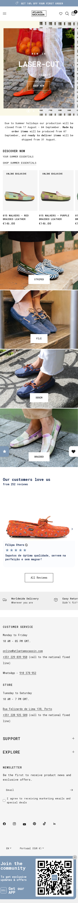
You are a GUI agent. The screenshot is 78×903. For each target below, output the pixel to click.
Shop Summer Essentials (19, 162)
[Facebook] (7, 824)
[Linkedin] (57, 824)
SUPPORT (11, 738)
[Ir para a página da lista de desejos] (61, 13)
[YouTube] (27, 824)
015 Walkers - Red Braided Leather (16, 217)
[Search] (67, 13)
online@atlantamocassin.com (23, 651)
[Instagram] (17, 824)
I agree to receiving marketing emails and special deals (39, 800)
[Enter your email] (71, 790)
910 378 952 (28, 673)
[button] (38, 85)
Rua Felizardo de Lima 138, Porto (27, 709)
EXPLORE (11, 752)
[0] (72, 13)
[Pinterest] (37, 824)
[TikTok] (47, 823)
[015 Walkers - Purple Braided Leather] (56, 190)
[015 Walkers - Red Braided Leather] (20, 190)
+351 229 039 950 (15, 657)
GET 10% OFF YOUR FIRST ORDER (42, 3)
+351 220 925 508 (15, 715)
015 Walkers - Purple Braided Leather (54, 217)
